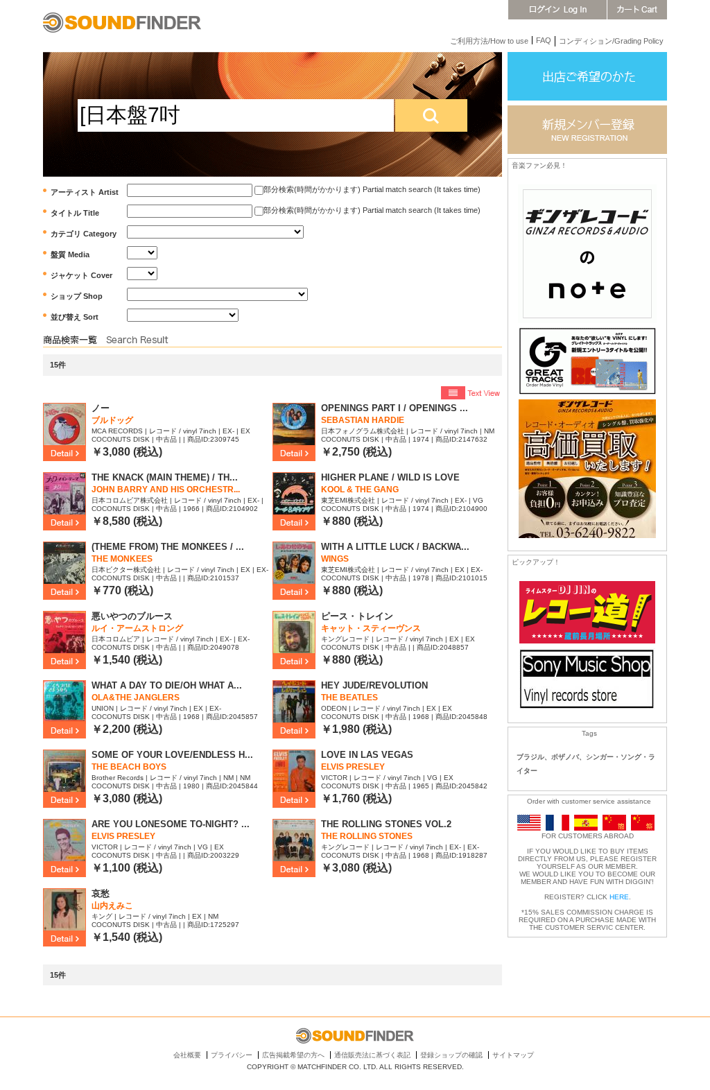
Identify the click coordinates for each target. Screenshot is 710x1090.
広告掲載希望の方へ (293, 1055)
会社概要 (187, 1055)
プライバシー (231, 1055)
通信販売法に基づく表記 (372, 1055)
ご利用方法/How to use (489, 41)
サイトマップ (513, 1055)
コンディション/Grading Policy (611, 41)
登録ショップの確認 (451, 1055)
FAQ (543, 40)
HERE (619, 897)
